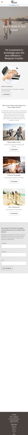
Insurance (14, 431)
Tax (14, 432)
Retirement (14, 426)
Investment (14, 427)
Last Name (3, 251)
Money (14, 434)
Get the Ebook (7, 268)
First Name (3, 243)
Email (2, 260)
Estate (14, 429)
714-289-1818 (15, 416)
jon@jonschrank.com (14, 421)
